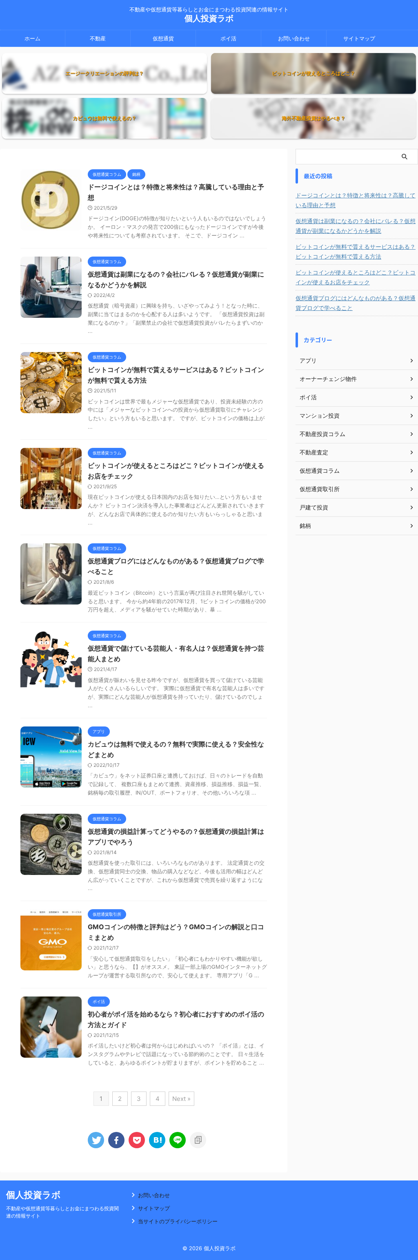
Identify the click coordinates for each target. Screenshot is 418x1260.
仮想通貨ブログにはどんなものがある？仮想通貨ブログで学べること (356, 303)
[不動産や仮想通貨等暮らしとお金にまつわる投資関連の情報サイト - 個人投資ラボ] (157, 1140)
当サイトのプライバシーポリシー (178, 1221)
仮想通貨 (163, 38)
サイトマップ (359, 38)
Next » (181, 1099)
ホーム (32, 38)
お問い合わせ (294, 38)
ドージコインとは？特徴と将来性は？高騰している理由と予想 (356, 200)
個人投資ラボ (209, 18)
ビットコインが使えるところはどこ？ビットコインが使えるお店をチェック (356, 277)
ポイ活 (228, 38)
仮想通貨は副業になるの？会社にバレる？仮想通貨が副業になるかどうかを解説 (356, 225)
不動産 (98, 38)
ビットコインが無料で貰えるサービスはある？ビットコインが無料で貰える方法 (356, 251)
